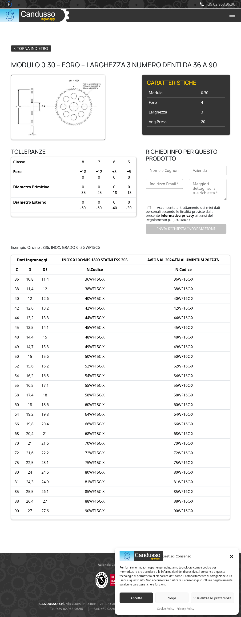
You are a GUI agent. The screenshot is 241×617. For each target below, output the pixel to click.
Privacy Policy (185, 609)
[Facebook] (9, 4)
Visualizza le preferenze (212, 598)
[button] (231, 556)
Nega (172, 598)
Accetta (136, 598)
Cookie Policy (165, 609)
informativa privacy (177, 215)
